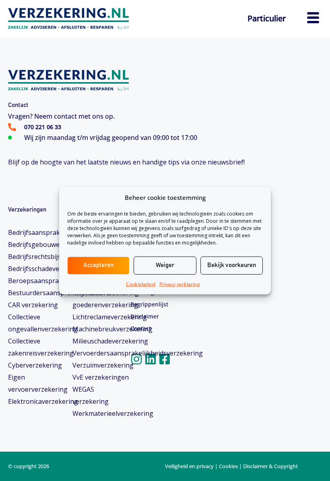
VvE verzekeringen (100, 377)
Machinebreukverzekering (101, 329)
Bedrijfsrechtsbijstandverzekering (37, 256)
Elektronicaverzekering (37, 401)
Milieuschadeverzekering (101, 341)
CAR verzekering (33, 304)
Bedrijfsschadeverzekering (37, 268)
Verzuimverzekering (101, 365)
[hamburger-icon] (313, 19)
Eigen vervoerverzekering (37, 383)
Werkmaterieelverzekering (101, 413)
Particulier (267, 18)
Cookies (228, 466)
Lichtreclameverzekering (101, 316)
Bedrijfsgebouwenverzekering (37, 244)
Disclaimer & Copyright (270, 466)
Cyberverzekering (35, 365)
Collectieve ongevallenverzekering (37, 322)
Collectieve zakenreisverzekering (37, 347)
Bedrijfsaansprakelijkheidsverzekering (37, 232)
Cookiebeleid (140, 283)
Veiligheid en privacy (189, 466)
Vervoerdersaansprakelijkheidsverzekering (101, 353)
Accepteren (98, 265)
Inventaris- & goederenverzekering (101, 298)
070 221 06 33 (42, 127)
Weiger (165, 265)
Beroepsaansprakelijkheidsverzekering (37, 280)
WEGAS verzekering (90, 395)
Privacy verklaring (179, 283)
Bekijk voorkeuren (231, 265)
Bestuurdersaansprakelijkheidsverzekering (37, 292)
